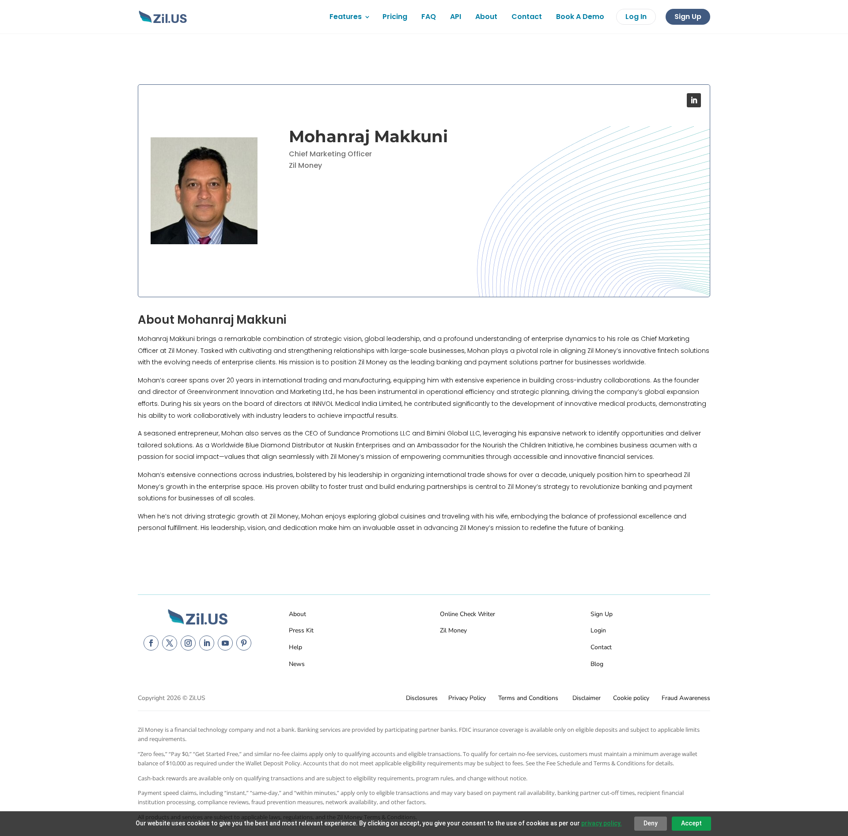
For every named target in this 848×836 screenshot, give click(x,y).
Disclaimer (586, 698)
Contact (526, 16)
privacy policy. (601, 823)
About (486, 16)
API (455, 16)
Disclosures (422, 698)
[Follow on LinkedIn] (694, 100)
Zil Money (453, 630)
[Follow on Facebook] (151, 643)
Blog (597, 664)
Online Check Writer (467, 614)
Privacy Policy (467, 698)
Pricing (394, 16)
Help (295, 647)
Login (598, 630)
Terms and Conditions (528, 698)
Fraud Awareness (686, 698)
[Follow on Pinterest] (243, 643)
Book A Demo (580, 16)
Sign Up (687, 16)
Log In (636, 16)
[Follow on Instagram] (188, 643)
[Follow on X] (169, 643)
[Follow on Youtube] (225, 643)
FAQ (428, 16)
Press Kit (301, 630)
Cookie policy (631, 698)
